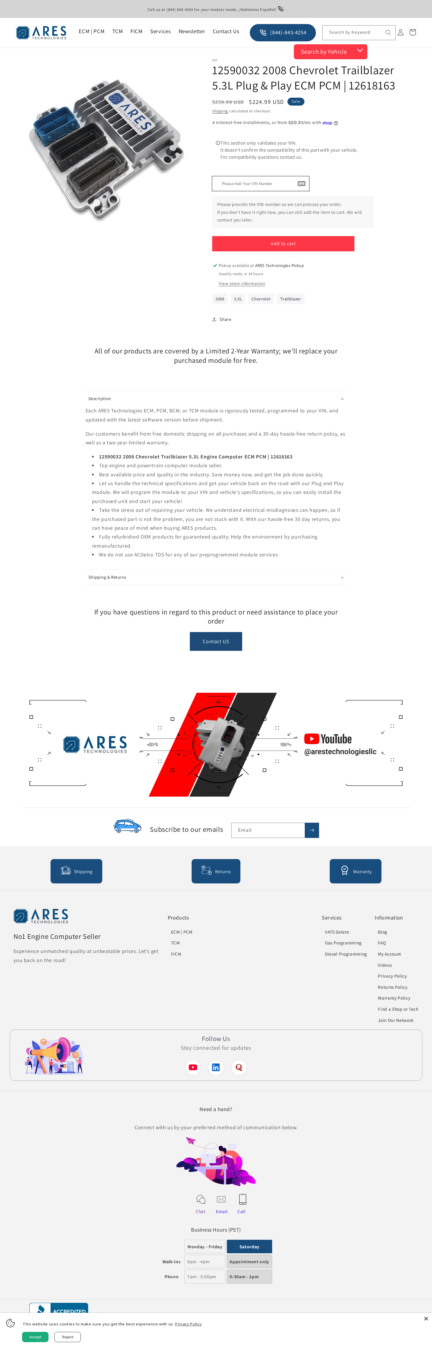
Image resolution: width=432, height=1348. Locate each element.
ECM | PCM (181, 932)
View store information (242, 283)
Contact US (216, 641)
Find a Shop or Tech (398, 1009)
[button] (216, 399)
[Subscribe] (312, 830)
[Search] (388, 33)
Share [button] (225, 319)
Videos (385, 965)
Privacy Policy (392, 976)
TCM (175, 943)
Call (241, 1211)
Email (222, 1211)
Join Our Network (396, 1020)
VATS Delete (337, 932)
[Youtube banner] (216, 746)
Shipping (220, 111)
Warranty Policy (394, 998)
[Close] (426, 1319)
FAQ (382, 943)
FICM (176, 954)
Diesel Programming (346, 954)
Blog (382, 932)
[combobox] (359, 33)
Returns (223, 871)
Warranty (362, 871)
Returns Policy (392, 987)
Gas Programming (343, 943)
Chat (200, 1211)
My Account (389, 954)
